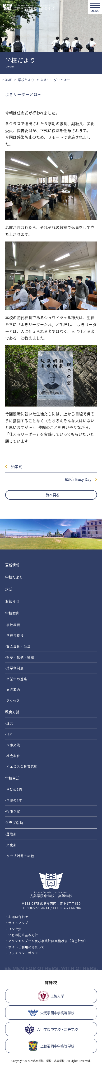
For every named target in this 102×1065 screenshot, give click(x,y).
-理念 (9, 723)
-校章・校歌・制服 (19, 657)
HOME (7, 79)
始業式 (14, 466)
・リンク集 (13, 929)
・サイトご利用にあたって (25, 947)
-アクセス (12, 700)
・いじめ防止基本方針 (21, 934)
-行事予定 (12, 811)
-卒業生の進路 (16, 679)
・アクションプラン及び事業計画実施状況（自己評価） (46, 940)
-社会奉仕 (12, 755)
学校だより (26, 79)
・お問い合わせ (16, 916)
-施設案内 (12, 689)
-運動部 (11, 834)
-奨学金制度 (14, 668)
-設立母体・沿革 (18, 646)
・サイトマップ (16, 922)
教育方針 (12, 711)
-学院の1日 (14, 789)
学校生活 (12, 778)
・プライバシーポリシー (23, 953)
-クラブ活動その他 (19, 855)
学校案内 (12, 613)
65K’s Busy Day (80, 479)
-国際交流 (12, 745)
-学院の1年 (14, 800)
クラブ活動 (14, 822)
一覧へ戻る (51, 494)
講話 (8, 589)
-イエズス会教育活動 (21, 766)
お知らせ (12, 601)
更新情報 (12, 564)
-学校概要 (12, 624)
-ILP (8, 734)
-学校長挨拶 (14, 635)
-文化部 (11, 845)
